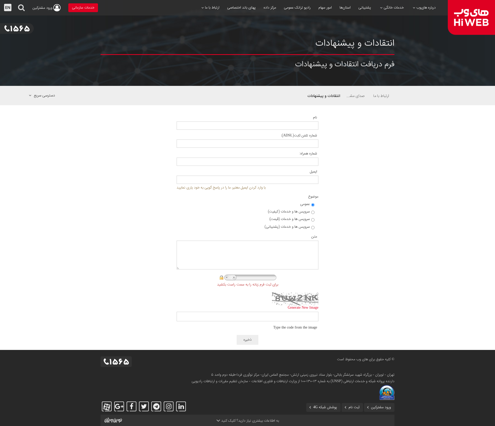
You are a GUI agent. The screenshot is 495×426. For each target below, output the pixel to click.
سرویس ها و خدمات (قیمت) (289, 219)
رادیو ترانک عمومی (297, 8)
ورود (42, 8)
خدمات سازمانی (83, 8)
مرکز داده (269, 8)
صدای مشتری (355, 96)
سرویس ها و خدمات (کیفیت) (289, 212)
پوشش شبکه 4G (325, 407)
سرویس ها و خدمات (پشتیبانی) (287, 227)
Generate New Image (303, 307)
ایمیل (313, 171)
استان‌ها (345, 8)
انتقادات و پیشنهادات (323, 96)
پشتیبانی (364, 8)
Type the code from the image (295, 328)
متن (314, 236)
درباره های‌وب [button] (426, 8)
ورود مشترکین (381, 407)
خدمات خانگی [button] (394, 8)
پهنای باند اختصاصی (241, 8)
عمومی (305, 204)
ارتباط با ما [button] (212, 8)
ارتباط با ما (381, 96)
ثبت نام (354, 407)
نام (315, 117)
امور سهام (325, 8)
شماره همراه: (308, 153)
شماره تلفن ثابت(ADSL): (299, 135)
